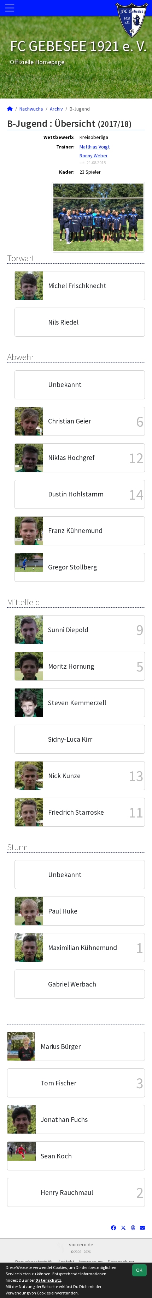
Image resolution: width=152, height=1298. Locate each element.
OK (139, 1270)
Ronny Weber (94, 155)
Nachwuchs (31, 109)
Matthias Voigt (95, 147)
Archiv (56, 109)
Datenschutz (48, 1280)
